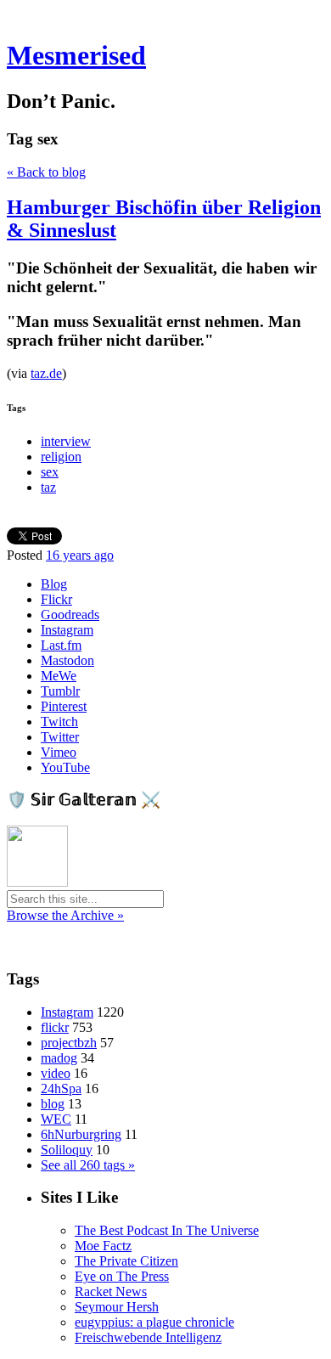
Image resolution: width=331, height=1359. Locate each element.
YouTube (65, 767)
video (55, 1073)
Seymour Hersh (117, 1307)
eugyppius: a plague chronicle (154, 1322)
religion (61, 456)
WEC (56, 1119)
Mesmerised (76, 55)
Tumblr (60, 691)
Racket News (111, 1291)
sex (50, 472)
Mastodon (67, 660)
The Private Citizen (126, 1261)
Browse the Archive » (65, 915)
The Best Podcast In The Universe (167, 1230)
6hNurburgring (81, 1134)
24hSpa (61, 1088)
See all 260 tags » (88, 1165)
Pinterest (64, 706)
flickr (55, 1027)
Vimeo (58, 752)
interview (66, 441)
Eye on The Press (122, 1276)
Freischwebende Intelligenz (148, 1337)
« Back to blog (46, 172)
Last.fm (61, 645)
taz (48, 487)
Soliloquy (67, 1149)
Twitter (60, 737)
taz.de (46, 373)
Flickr (56, 599)
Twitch (59, 721)
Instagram (67, 630)
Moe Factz (103, 1245)
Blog (54, 584)
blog (53, 1104)
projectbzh (69, 1042)
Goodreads (70, 614)
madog (59, 1058)
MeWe (58, 675)
